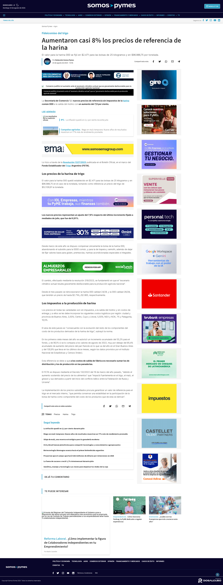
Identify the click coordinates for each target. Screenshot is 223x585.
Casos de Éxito (147, 15)
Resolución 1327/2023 (74, 162)
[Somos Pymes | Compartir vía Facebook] (153, 61)
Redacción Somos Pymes (64, 60)
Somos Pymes (47, 26)
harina (126, 100)
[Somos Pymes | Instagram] (211, 20)
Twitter (58, 573)
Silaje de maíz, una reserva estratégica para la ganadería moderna (71, 439)
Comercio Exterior (93, 15)
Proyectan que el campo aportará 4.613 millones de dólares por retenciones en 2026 (79, 456)
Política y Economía (53, 15)
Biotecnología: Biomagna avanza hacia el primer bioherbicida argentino (74, 450)
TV (179, 15)
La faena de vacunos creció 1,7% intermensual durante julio (69, 461)
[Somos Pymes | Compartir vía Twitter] (159, 61)
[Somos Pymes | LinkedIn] (219, 20)
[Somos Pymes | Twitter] (207, 20)
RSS (96, 573)
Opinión (108, 15)
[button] (212, 6)
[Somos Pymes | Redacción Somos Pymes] (47, 64)
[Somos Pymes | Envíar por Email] (172, 61)
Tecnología (70, 15)
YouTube (68, 573)
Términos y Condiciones (84, 573)
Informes (160, 15)
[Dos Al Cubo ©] (209, 582)
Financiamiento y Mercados (126, 15)
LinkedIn (73, 573)
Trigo (68, 165)
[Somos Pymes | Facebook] (203, 20)
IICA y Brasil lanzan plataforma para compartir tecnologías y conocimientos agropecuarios (82, 445)
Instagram (63, 573)
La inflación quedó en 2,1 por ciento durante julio (64, 428)
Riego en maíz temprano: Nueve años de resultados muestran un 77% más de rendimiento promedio (86, 434)
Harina (65, 414)
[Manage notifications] (217, 575)
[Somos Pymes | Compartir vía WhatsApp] (166, 61)
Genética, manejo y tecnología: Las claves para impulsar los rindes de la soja (76, 467)
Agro (80, 15)
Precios (57, 414)
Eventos (171, 15)
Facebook (53, 573)
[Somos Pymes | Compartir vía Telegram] (179, 61)
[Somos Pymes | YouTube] (215, 20)
